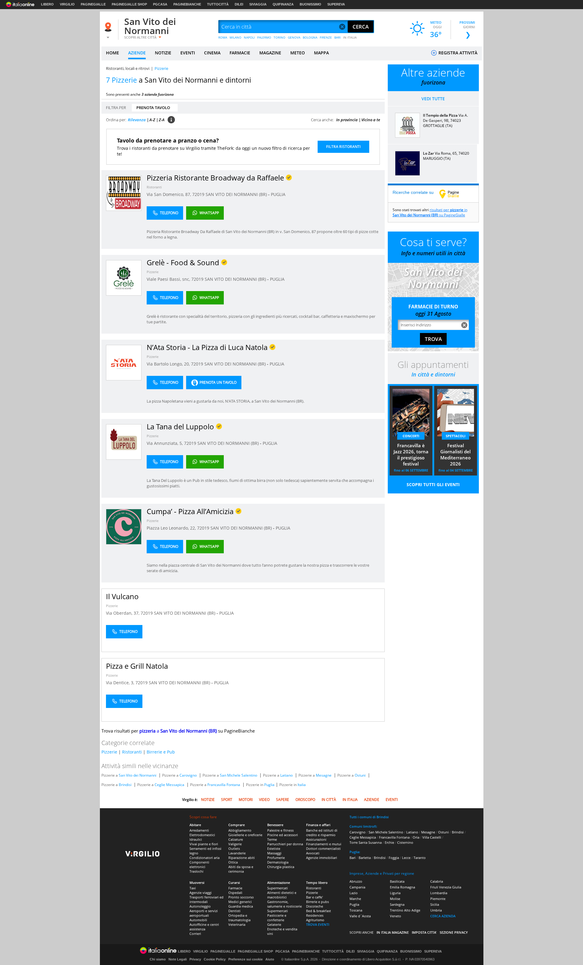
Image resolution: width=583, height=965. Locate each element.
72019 (198, 194)
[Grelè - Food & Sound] (123, 277)
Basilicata (397, 881)
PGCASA (160, 4)
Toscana (355, 910)
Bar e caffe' (314, 897)
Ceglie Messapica (169, 784)
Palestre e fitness (280, 830)
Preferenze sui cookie (245, 959)
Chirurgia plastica (280, 866)
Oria (416, 837)
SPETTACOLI (455, 436)
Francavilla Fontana (223, 784)
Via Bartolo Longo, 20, (169, 364)
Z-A (162, 119)
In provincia (347, 119)
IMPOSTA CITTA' (424, 932)
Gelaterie (274, 924)
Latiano (286, 775)
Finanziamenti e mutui (323, 844)
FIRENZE (326, 37)
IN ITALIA (350, 37)
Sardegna (397, 904)
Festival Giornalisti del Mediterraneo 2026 (455, 454)
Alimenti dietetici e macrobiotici (281, 894)
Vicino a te (370, 119)
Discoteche (314, 906)
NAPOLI (249, 37)
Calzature (235, 839)
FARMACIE (240, 53)
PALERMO (264, 37)
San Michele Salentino (238, 775)
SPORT (226, 799)
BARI (337, 37)
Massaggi (274, 853)
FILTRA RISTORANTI (343, 146)
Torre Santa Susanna (365, 842)
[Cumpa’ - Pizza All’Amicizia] (123, 526)
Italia (302, 784)
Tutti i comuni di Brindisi (369, 817)
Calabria (436, 881)
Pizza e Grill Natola (137, 666)
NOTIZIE (163, 53)
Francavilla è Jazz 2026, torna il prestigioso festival (411, 454)
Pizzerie (153, 272)
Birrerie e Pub (161, 752)
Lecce (406, 857)
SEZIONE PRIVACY (454, 932)
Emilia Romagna (402, 887)
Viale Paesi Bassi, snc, (169, 279)
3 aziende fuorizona (157, 94)
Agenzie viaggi (200, 892)
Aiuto (269, 959)
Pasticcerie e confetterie (276, 917)
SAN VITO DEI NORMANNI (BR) (237, 194)
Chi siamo (158, 959)
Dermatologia (277, 862)
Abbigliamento (239, 830)
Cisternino (405, 842)
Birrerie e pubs (317, 901)
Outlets (234, 848)
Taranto (420, 857)
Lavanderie (237, 853)
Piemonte (437, 898)
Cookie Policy (215, 959)
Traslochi (196, 871)
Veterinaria (236, 924)
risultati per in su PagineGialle (430, 212)
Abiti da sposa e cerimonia (240, 869)
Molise (395, 898)
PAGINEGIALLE (93, 4)
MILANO (235, 37)
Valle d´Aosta (360, 916)
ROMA (222, 37)
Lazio (353, 893)
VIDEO (264, 799)
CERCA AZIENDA (442, 916)
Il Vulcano (122, 596)
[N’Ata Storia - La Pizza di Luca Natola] (123, 362)
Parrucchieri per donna (285, 844)
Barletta (365, 857)
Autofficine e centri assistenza (204, 926)
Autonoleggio (200, 906)
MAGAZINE (270, 53)
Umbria (436, 910)
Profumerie (276, 857)
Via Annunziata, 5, (165, 443)
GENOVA (294, 37)
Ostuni (360, 775)
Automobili (198, 920)
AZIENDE (137, 53)
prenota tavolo (153, 107)
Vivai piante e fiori (203, 844)
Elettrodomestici (202, 835)
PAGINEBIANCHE (187, 4)
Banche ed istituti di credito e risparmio (321, 832)
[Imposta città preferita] (109, 27)
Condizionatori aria (204, 857)
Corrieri (195, 933)
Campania (357, 887)
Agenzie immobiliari (321, 857)
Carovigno (188, 775)
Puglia (269, 784)
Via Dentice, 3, (120, 682)
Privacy (195, 959)
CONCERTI (411, 436)
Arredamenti (199, 830)
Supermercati (277, 888)
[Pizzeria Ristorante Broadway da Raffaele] (123, 192)
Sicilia (434, 904)
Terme (272, 839)
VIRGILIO (67, 4)
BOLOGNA (310, 37)
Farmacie (235, 888)
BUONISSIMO (310, 4)
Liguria (395, 893)
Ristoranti (154, 187)
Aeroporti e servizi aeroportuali (203, 913)
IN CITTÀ (329, 799)
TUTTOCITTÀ (218, 4)
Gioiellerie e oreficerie (245, 835)
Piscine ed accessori (282, 835)
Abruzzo (355, 881)
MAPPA (321, 53)
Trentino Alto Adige (405, 910)
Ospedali (235, 892)
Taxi (192, 888)
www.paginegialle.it (453, 193)
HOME (112, 53)
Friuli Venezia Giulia (445, 887)
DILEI (239, 4)
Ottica (233, 862)
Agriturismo (315, 920)
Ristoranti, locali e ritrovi (127, 68)
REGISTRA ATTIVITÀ (457, 53)
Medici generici (240, 901)
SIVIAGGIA (258, 4)
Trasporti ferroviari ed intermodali (206, 899)
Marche (355, 898)
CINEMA (212, 53)
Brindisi (125, 784)
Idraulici (195, 839)
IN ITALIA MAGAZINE (393, 932)
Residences (314, 915)
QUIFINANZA (283, 4)
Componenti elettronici (199, 864)
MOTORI (246, 799)
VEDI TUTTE (433, 98)
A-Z (152, 119)
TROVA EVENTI (317, 924)
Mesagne (324, 775)
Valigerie (235, 844)
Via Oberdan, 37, (123, 613)
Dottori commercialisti (323, 848)
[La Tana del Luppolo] (123, 441)
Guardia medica (240, 906)
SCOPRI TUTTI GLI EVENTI (433, 484)
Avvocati (312, 853)
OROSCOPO (305, 799)
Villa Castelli (431, 837)
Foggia (394, 857)
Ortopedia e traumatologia (239, 917)
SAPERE (282, 799)
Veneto (395, 916)
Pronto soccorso (241, 897)
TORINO (279, 37)
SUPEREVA (336, 4)
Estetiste (273, 848)
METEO (297, 53)
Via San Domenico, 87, (169, 194)
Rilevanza (137, 119)
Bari (352, 857)
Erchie (389, 842)
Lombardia (438, 893)
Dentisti (234, 910)
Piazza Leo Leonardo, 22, (172, 528)
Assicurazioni (316, 839)
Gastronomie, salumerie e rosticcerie (284, 903)
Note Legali (178, 959)
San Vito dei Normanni (150, 26)
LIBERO (47, 4)
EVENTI (187, 53)
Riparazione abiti (241, 857)
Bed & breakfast (318, 910)
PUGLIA (278, 194)
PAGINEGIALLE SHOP (129, 4)
